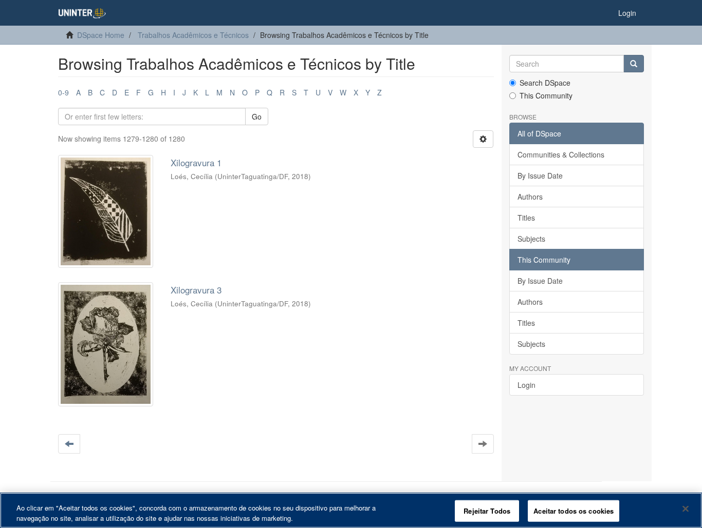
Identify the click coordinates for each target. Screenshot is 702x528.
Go (257, 116)
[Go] (633, 63)
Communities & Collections (561, 154)
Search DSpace (545, 82)
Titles (526, 217)
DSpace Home (100, 35)
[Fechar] (685, 509)
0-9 (63, 92)
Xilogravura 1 (196, 162)
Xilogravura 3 (196, 289)
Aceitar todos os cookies (573, 511)
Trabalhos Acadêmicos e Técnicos (193, 35)
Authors (530, 196)
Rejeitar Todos (487, 511)
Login (526, 385)
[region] (351, 510)
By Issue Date (540, 175)
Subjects (531, 238)
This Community (546, 95)
